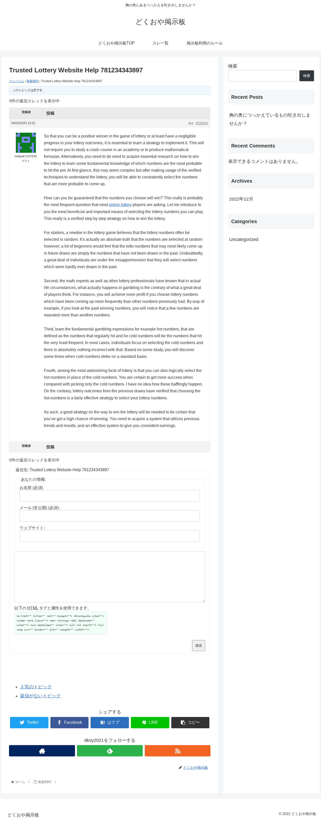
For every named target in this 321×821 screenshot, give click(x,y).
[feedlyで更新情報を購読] (110, 750)
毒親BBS (33, 81)
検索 (232, 66)
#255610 (202, 123)
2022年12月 (241, 199)
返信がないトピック (40, 695)
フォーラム (16, 81)
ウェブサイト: (32, 528)
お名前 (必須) (31, 488)
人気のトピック (36, 686)
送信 (198, 645)
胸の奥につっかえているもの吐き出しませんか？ (269, 119)
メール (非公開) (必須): (40, 508)
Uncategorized (243, 239)
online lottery (120, 205)
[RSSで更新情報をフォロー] (177, 750)
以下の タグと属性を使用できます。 (52, 608)
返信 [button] (190, 123)
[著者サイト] (42, 750)
